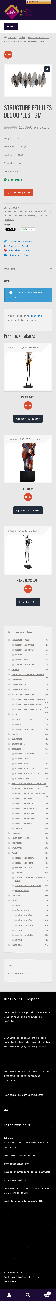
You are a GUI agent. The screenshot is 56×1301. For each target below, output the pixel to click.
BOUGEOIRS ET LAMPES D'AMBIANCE (28, 675)
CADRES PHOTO (21, 660)
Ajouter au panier (18, 192)
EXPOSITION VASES (23, 823)
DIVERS (15, 714)
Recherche (28, 1295)
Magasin (18, 828)
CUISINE (18, 873)
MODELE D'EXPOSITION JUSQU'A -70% (29, 784)
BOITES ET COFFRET (24, 719)
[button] (47, 69)
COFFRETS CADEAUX (20, 689)
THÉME (22, 37)
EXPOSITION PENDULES (25, 813)
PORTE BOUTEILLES (20, 838)
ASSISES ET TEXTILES (25, 754)
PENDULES (16, 833)
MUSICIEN (19, 930)
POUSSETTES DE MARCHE (26, 729)
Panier (43, 1292)
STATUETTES (17, 848)
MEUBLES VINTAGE (23, 779)
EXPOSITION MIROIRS (24, 803)
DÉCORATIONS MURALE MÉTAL (35, 211)
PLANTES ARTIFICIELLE (26, 665)
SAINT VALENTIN (25, 925)
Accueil (12, 37)
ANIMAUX (15, 670)
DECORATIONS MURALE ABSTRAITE (30, 699)
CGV (6, 1109)
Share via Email (19, 255)
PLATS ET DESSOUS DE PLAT (28, 886)
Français (34, 2)
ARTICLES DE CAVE (23, 868)
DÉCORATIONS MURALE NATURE (19, 215)
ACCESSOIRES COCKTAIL (26, 858)
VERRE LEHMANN (22, 891)
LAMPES (15, 734)
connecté (36, 315)
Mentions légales (15, 1277)
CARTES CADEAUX (19, 684)
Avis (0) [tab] (9, 268)
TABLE (14, 853)
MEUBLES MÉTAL (22, 764)
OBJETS (18, 724)
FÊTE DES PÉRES (25, 920)
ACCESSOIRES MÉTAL (24, 863)
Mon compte (9, 1295)
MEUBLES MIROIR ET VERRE (27, 774)
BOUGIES (18, 655)
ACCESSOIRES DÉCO (20, 640)
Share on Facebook (21, 246)
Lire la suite (28, 602)
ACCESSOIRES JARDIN (24, 645)
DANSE (17, 905)
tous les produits (38, 37)
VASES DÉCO (17, 945)
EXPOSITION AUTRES (24, 788)
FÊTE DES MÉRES (25, 915)
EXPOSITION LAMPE (23, 798)
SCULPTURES (17, 843)
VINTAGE (18, 940)
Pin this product (20, 250)
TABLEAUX (16, 895)
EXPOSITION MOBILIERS (26, 808)
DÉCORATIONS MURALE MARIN (28, 704)
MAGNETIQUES (17, 739)
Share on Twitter (20, 241)
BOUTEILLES (17, 679)
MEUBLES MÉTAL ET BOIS (26, 769)
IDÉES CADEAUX (22, 910)
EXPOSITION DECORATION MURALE (30, 793)
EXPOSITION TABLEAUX (25, 818)
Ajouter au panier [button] (28, 418)
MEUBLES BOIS (21, 759)
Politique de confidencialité (23, 1094)
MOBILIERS (16, 749)
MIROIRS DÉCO (18, 744)
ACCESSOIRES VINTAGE (25, 650)
